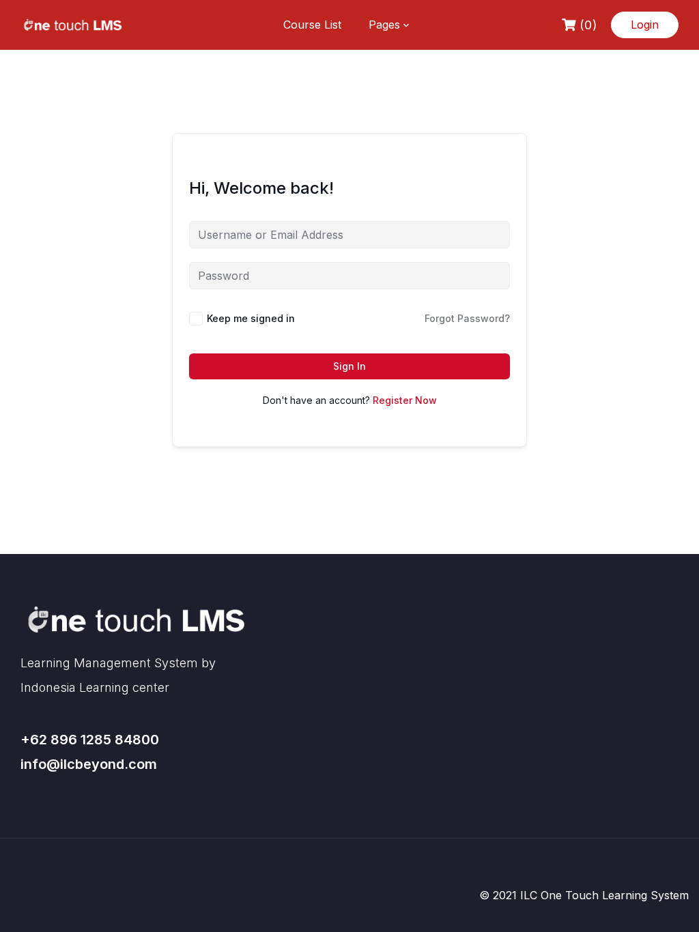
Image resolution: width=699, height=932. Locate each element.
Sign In (349, 366)
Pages (384, 24)
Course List (312, 24)
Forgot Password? (467, 318)
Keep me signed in (251, 318)
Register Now (405, 400)
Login (645, 24)
